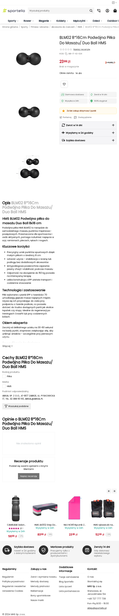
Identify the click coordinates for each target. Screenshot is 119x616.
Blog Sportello (66, 581)
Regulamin (8, 576)
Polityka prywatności (13, 581)
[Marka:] (110, 62)
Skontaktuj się (94, 581)
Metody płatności (40, 586)
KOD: (62, 53)
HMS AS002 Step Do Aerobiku (15, 525)
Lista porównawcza (69, 591)
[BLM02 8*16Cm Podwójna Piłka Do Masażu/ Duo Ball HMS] (28, 59)
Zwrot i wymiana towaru (44, 576)
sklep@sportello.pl (97, 608)
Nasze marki (37, 600)
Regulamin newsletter (14, 586)
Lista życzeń (65, 586)
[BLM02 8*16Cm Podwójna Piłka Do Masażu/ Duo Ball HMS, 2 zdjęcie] (28, 113)
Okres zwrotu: (67, 73)
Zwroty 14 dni (102, 547)
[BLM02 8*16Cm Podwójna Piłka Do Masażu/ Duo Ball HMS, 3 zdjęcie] (28, 167)
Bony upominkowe (41, 595)
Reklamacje (37, 590)
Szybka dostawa (24, 547)
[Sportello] (14, 10)
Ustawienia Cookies (12, 590)
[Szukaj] (91, 10)
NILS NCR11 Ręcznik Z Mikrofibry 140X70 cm (45, 525)
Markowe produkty (62, 547)
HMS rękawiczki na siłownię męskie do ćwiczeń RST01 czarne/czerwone (74, 525)
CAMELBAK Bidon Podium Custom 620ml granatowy (103, 525)
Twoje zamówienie (69, 577)
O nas (90, 576)
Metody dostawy (40, 581)
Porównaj (67, 117)
